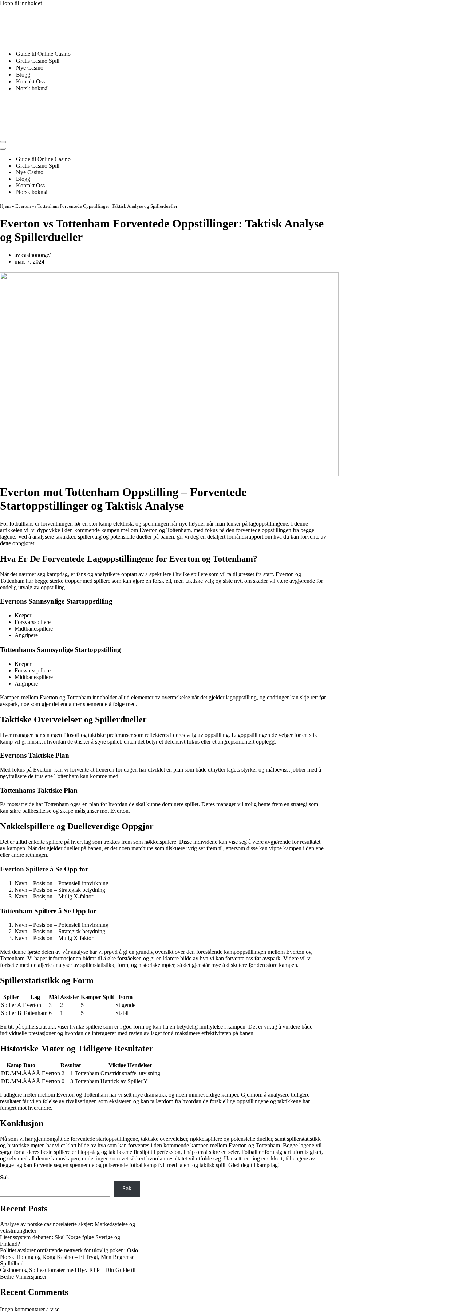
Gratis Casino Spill (37, 61)
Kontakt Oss (30, 81)
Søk (4, 1177)
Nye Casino (29, 68)
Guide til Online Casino (43, 54)
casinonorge (35, 255)
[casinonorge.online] (54, 41)
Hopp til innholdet (21, 3)
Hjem (5, 206)
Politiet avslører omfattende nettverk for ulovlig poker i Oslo (69, 1250)
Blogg (23, 74)
